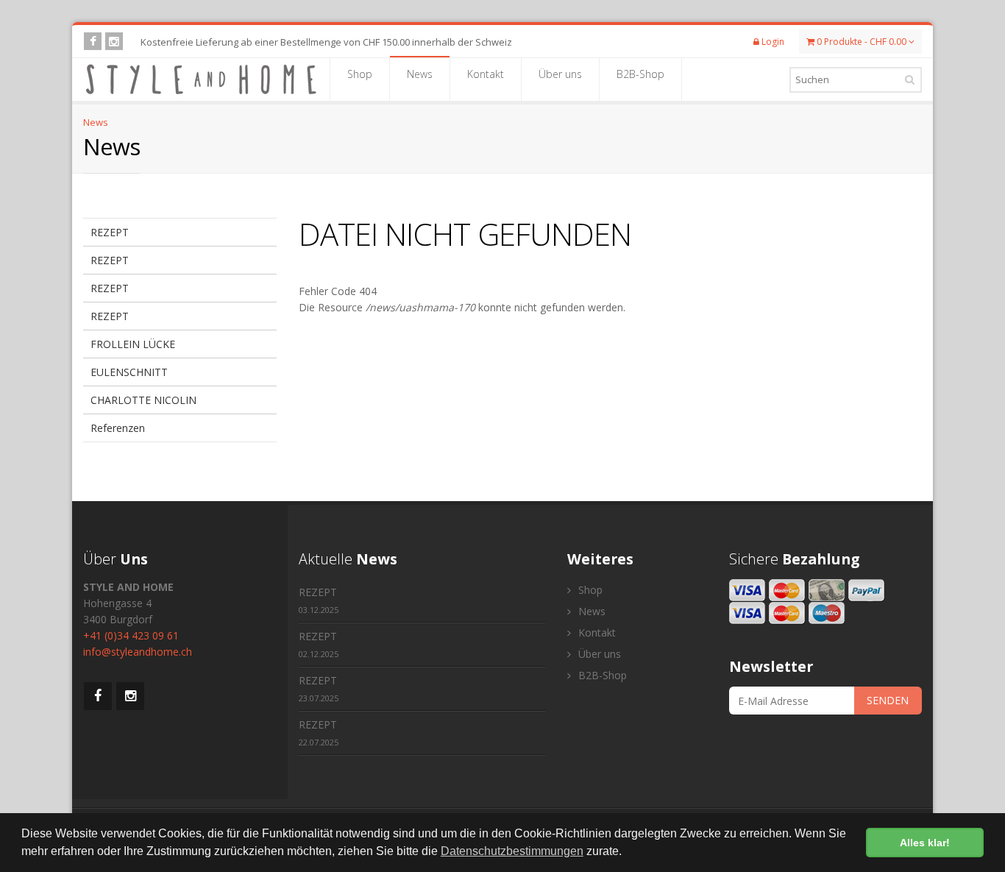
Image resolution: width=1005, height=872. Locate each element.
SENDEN (888, 700)
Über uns (560, 74)
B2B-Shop (640, 74)
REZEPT (109, 232)
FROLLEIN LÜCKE (132, 344)
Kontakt (485, 74)
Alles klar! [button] (925, 842)
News (420, 74)
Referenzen (117, 428)
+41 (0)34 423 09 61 (131, 635)
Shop (359, 74)
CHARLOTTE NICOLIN (143, 400)
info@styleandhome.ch (137, 652)
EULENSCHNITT (129, 372)
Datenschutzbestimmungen (512, 851)
